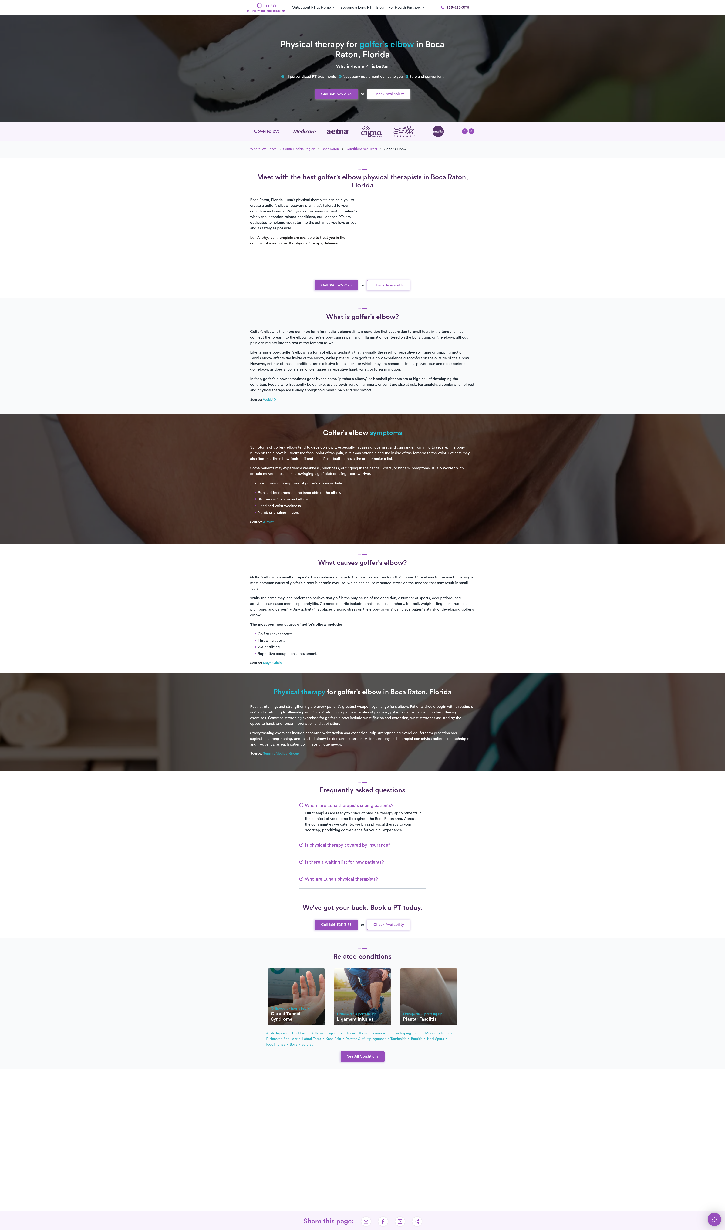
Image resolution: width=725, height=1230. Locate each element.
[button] (465, 131)
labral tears (312, 1038)
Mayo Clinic (272, 663)
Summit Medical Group (281, 753)
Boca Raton (330, 149)
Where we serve (263, 149)
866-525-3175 (457, 7)
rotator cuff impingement (366, 1038)
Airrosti (269, 522)
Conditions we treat (361, 149)
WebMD (269, 399)
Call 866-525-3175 (336, 94)
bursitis (417, 1038)
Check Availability (388, 94)
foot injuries (276, 1044)
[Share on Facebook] (383, 1221)
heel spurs (436, 1038)
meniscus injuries (439, 1033)
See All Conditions (362, 1056)
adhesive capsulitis (327, 1033)
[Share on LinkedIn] (400, 1221)
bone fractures (301, 1044)
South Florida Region (299, 149)
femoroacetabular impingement (396, 1033)
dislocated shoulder (282, 1038)
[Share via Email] (366, 1221)
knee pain (334, 1038)
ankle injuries (277, 1033)
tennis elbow (357, 1033)
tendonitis (398, 1038)
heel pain (300, 1033)
